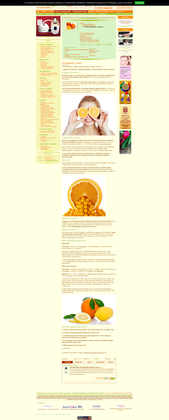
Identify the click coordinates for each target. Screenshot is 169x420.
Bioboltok (40, 393)
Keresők (39, 14)
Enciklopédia (100, 362)
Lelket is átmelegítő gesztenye (72, 54)
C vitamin (75, 66)
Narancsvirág (92, 52)
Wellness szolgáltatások (47, 67)
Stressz (43, 124)
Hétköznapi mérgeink (46, 116)
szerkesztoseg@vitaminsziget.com (94, 352)
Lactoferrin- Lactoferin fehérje (75, 398)
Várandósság (44, 85)
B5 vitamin (118, 396)
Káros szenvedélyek (46, 120)
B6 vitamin (125, 396)
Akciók (51, 11)
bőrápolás (69, 66)
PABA (130, 398)
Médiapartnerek (85, 393)
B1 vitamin (85, 396)
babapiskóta (99, 271)
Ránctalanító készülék (125, 45)
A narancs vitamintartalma (87, 33)
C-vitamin (89, 75)
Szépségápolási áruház (80, 11)
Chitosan (68, 397)
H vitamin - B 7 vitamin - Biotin (112, 397)
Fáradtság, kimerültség (47, 111)
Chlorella (74, 397)
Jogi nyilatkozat (75, 393)
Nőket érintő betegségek (47, 123)
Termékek (68, 362)
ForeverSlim (92, 14)
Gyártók (91, 11)
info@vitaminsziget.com (51, 160)
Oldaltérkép (101, 393)
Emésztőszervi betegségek (48, 108)
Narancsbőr (73, 14)
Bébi (42, 81)
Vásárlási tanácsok (46, 75)
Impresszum (46, 393)
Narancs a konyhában (85, 38)
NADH (121, 398)
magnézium (102, 82)
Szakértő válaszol (49, 14)
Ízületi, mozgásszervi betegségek (49, 119)
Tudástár (59, 14)
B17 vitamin (99, 396)
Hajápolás (43, 136)
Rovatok (110, 362)
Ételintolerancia (45, 110)
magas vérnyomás (105, 144)
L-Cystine (64, 398)
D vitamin (91, 397)
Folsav (101, 397)
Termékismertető (45, 83)
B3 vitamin (112, 396)
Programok (44, 65)
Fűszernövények (45, 50)
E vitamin (96, 397)
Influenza (43, 118)
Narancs (91, 49)
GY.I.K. (113, 11)
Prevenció (43, 93)
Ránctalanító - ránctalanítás (48, 137)
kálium (94, 82)
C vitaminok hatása (60, 397)
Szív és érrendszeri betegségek (49, 126)
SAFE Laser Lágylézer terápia (48, 96)
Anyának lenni (44, 80)
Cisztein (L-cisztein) (82, 397)
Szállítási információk (102, 11)
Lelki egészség (45, 62)
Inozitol (130, 397)
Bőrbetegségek (45, 105)
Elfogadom (140, 3)
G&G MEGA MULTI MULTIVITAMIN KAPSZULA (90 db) (84, 367)
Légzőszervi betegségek (47, 121)
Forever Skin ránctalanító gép (96, 409)
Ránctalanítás (83, 14)
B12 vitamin (84, 82)
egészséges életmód (46, 147)
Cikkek (66, 14)
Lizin (105, 398)
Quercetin (79, 399)
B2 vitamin (106, 396)
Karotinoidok (45, 398)
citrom (96, 246)
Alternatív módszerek (46, 90)
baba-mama (44, 145)
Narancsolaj (83, 35)
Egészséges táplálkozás (87, 24)
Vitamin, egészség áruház (63, 11)
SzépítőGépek (102, 14)
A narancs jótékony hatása (87, 34)
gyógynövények (45, 148)
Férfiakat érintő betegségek (48, 112)
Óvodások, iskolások (46, 82)
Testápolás (44, 141)
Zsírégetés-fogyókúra (46, 68)
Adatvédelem (66, 393)
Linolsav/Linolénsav (98, 398)
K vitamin (38, 398)
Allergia (43, 101)
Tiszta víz (43, 55)
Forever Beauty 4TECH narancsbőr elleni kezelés (121, 409)
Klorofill (52, 398)
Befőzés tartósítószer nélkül (48, 46)
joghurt (91, 271)
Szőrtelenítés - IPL (45, 140)
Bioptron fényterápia (46, 91)
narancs (93, 66)
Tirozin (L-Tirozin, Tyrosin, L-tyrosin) (92, 399)
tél (101, 66)
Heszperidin (124, 397)
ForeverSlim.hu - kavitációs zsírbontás (48, 409)
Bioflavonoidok (45, 397)
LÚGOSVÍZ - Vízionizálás (47, 52)
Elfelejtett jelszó (107, 8)
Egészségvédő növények (47, 48)
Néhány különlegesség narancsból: (89, 40)
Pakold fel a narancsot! (86, 37)
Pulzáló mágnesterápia (47, 95)
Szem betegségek (45, 125)
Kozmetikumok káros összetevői (49, 74)
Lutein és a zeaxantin (113, 398)
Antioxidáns (74, 396)
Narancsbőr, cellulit (94, 51)
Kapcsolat (120, 11)
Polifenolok (70, 399)
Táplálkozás (44, 54)
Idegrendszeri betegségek (47, 117)
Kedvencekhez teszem (126, 393)
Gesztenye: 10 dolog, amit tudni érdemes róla (76, 56)
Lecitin (85, 398)
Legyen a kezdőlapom (113, 393)
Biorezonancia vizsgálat (47, 92)
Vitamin (43, 57)
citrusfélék (81, 66)
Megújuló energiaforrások (47, 132)
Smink (42, 139)
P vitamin (126, 398)
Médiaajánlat (94, 393)
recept (97, 66)
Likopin (90, 398)
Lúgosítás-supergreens (47, 51)
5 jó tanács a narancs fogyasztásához (90, 41)
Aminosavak (67, 396)
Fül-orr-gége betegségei (47, 114)
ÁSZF (60, 393)
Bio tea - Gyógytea (46, 47)
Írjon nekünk (54, 393)
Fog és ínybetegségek (46, 113)
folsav (90, 82)
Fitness (43, 61)
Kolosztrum (58, 398)
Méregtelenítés (45, 53)
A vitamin (46, 396)
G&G (101, 367)
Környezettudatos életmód (48, 131)
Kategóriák (78, 362)
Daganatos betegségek (47, 107)
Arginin (80, 396)
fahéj (89, 274)
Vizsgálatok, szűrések (46, 97)
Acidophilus (52, 396)
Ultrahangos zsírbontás (47, 66)
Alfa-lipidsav (60, 396)
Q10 (75, 399)
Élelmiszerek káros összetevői (49, 73)
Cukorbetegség (45, 106)
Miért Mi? (44, 11)
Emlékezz (100, 8)
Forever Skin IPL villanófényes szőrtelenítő (72, 409)
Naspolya (67, 55)
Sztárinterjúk (44, 149)
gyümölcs (87, 66)
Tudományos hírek (46, 84)
